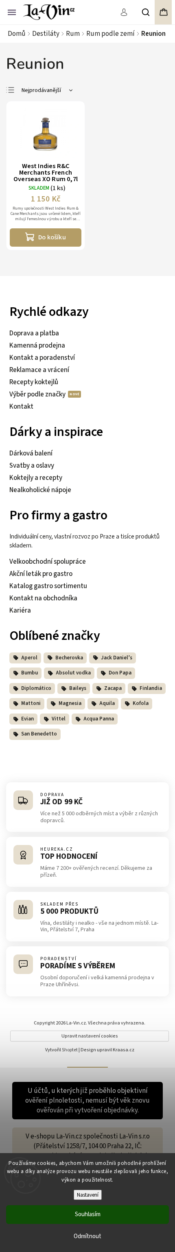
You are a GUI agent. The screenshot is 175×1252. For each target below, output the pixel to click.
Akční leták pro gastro (40, 574)
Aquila (107, 703)
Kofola (141, 703)
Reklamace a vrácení (39, 370)
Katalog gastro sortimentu (48, 586)
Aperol (29, 657)
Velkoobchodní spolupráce (47, 562)
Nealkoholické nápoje (40, 490)
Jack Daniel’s (116, 657)
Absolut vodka (73, 672)
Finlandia (151, 688)
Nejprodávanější (41, 90)
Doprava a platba (34, 333)
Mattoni (31, 703)
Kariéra (20, 610)
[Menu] (12, 11)
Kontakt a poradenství (42, 358)
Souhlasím (88, 1214)
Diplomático (36, 688)
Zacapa (113, 688)
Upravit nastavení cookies (89, 1036)
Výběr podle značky (38, 394)
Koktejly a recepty (35, 478)
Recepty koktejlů (33, 382)
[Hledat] (146, 12)
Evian (27, 718)
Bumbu (29, 672)
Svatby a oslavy (31, 466)
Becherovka (69, 657)
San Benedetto (39, 734)
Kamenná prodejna (37, 345)
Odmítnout (87, 1236)
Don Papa (120, 672)
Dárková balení (30, 453)
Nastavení (87, 1195)
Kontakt (21, 406)
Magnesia (70, 703)
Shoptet (70, 1049)
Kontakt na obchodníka (43, 598)
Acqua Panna (98, 718)
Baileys (77, 688)
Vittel (59, 718)
